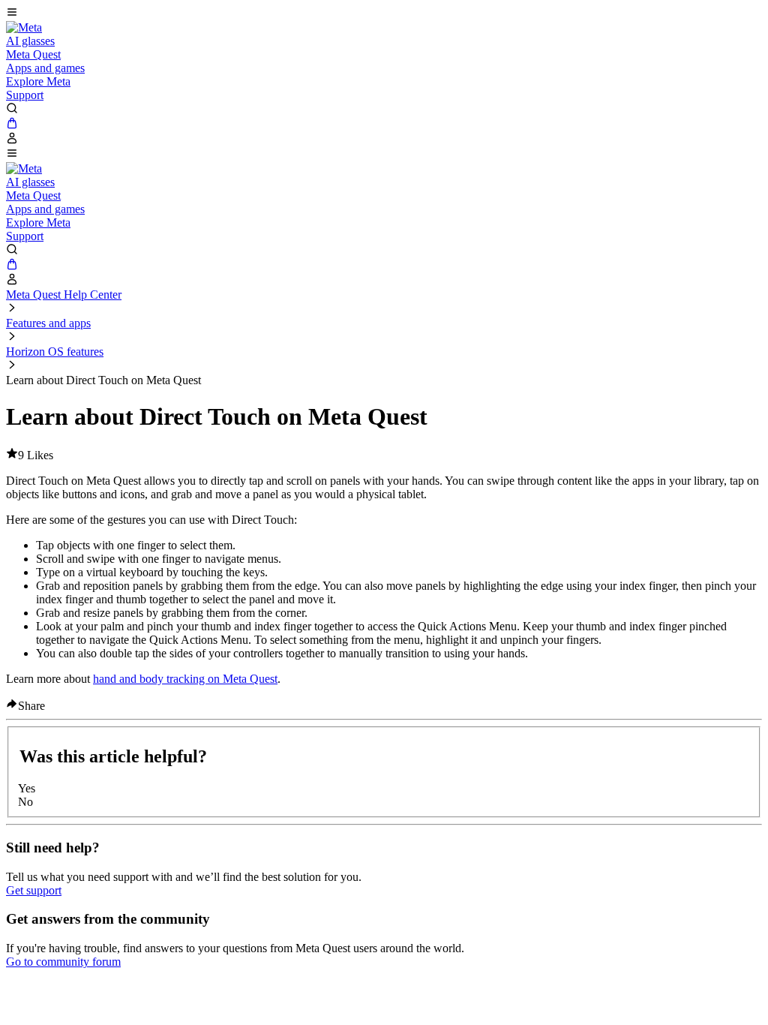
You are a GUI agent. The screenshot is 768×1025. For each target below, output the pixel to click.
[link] (24, 27)
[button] (384, 13)
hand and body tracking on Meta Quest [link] (185, 678)
